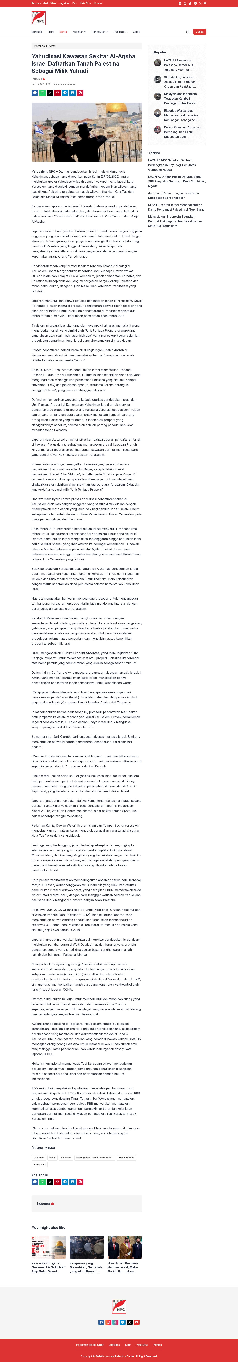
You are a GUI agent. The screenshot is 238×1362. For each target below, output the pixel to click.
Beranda (37, 31)
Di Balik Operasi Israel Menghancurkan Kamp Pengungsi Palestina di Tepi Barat (176, 207)
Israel (52, 1157)
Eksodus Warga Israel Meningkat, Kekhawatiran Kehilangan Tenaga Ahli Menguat (182, 115)
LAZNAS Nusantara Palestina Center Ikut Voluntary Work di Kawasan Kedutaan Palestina (178, 65)
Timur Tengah (126, 1157)
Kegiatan (78, 31)
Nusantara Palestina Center (118, 1356)
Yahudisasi (40, 1164)
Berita (63, 31)
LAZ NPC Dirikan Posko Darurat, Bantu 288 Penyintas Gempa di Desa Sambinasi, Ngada (177, 181)
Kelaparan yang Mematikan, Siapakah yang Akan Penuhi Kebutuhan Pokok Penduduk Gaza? (86, 1267)
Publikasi (119, 31)
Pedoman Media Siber (44, 3)
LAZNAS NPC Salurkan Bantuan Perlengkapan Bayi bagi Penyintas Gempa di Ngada (172, 164)
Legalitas (64, 3)
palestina (66, 1157)
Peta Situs (85, 3)
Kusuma (43, 1204)
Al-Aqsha (39, 1157)
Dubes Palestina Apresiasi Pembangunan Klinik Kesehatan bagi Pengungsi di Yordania (182, 132)
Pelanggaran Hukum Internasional (94, 1157)
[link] (179, 3)
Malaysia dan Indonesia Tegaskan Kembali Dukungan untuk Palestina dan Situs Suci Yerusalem (182, 99)
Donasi (200, 31)
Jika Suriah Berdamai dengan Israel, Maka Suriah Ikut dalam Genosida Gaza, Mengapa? (123, 1267)
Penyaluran (98, 31)
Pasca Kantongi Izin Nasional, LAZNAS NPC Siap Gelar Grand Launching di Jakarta (49, 1267)
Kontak (98, 3)
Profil (51, 31)
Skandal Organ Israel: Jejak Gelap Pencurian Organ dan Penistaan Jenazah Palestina (180, 82)
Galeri (136, 31)
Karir (74, 3)
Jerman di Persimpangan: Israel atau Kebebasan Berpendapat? (173, 195)
